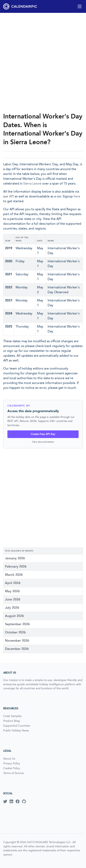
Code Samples (12, 716)
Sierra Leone (32, 183)
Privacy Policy (11, 763)
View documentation (43, 441)
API (11, 196)
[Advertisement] (43, 62)
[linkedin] (11, 801)
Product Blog (11, 720)
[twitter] (5, 801)
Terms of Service (13, 773)
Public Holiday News (16, 730)
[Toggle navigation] (79, 6)
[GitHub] (24, 801)
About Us (9, 758)
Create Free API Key (43, 434)
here (77, 196)
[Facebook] (18, 801)
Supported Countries (16, 725)
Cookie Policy (11, 768)
